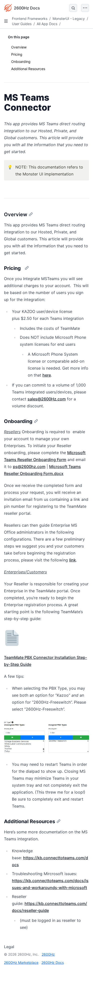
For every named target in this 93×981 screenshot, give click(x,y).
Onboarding (21, 61)
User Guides (21, 24)
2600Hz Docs (52, 962)
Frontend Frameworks (29, 18)
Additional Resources (28, 69)
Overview (19, 47)
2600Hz (48, 954)
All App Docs (47, 24)
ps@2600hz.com (29, 466)
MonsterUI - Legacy (69, 18)
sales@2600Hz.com (47, 398)
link (72, 559)
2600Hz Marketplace (21, 962)
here (46, 375)
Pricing (17, 54)
